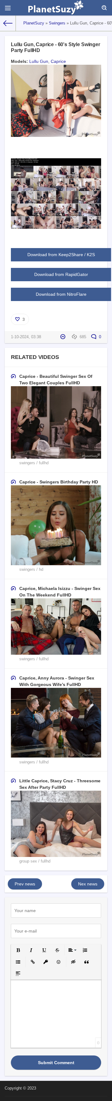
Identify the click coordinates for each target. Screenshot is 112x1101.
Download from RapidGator (61, 274)
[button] (18, 950)
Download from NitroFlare (61, 294)
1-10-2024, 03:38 (26, 337)
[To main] (8, 23)
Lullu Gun (38, 61)
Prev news (25, 883)
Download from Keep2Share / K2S (61, 254)
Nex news (87, 883)
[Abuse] (63, 337)
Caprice (58, 61)
